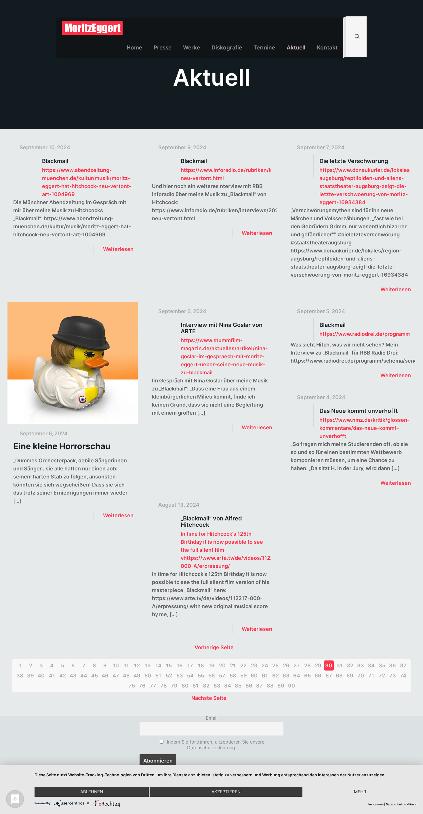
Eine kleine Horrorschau (61, 446)
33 (360, 665)
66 (318, 676)
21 (233, 665)
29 (318, 665)
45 (94, 676)
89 (280, 686)
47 (116, 676)
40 (41, 676)
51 (158, 676)
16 (180, 665)
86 (248, 686)
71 (371, 676)
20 (222, 665)
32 (350, 665)
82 (206, 686)
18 (201, 665)
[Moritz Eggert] (92, 28)
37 (403, 665)
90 (291, 686)
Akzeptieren (226, 791)
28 (307, 665)
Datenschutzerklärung (401, 804)
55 (201, 676)
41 (52, 676)
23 (254, 665)
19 (212, 665)
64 (296, 676)
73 (392, 676)
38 (19, 676)
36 (392, 665)
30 (328, 665)
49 (137, 676)
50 (147, 676)
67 (328, 676)
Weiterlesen (118, 249)
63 (286, 676)
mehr (360, 791)
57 (222, 676)
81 (196, 686)
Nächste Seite (208, 698)
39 (30, 676)
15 (169, 665)
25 (275, 665)
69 (349, 676)
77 (153, 686)
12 (137, 665)
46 (105, 676)
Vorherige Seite (214, 647)
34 (371, 665)
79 (174, 686)
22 (243, 665)
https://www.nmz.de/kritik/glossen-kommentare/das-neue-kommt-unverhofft (364, 428)
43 (73, 676)
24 (265, 665)
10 (116, 665)
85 (238, 686)
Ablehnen (91, 791)
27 (297, 665)
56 (211, 676)
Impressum (376, 804)
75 (132, 686)
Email (212, 718)
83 (217, 686)
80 (185, 686)
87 (259, 686)
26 (286, 665)
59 (243, 676)
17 (190, 665)
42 (62, 676)
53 (179, 676)
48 (126, 676)
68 (339, 676)
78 (163, 686)
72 (382, 676)
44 (83, 676)
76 (142, 686)
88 (270, 686)
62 (275, 676)
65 (307, 676)
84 (227, 686)
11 (126, 665)
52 (169, 676)
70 (360, 676)
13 (148, 665)
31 (339, 665)
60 (254, 676)
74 (403, 676)
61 (265, 676)
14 (158, 665)
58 (233, 676)
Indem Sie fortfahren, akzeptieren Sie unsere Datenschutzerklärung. (214, 744)
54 (190, 676)
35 (382, 665)
